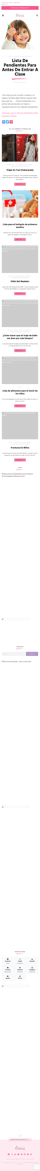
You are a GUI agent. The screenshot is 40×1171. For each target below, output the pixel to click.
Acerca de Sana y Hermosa (10, 2)
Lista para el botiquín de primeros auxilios (20, 226)
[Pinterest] (21, 1154)
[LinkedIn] (15, 1154)
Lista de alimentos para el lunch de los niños (20, 392)
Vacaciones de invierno (23, 164)
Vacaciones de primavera (23, 56)
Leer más (19, 184)
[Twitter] (12, 1154)
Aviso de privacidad (12, 1159)
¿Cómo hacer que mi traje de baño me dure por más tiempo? (20, 337)
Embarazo (10, 164)
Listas (10, 56)
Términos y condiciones (26, 1159)
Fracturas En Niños (20, 448)
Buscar (32, 654)
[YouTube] (18, 1154)
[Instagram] (25, 1154)
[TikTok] (31, 1154)
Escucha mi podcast (19, 8)
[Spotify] (28, 1154)
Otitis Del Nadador (20, 281)
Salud (10, 276)
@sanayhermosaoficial (19, 1139)
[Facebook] (9, 1154)
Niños (10, 442)
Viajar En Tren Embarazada (20, 170)
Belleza (10, 330)
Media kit (4, 4)
